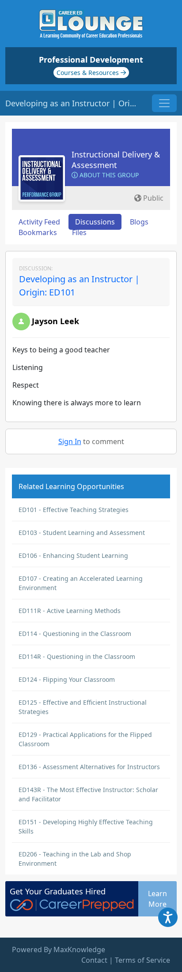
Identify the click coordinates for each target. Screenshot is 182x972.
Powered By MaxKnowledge (58, 949)
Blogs (139, 222)
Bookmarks (38, 232)
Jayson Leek (55, 321)
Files (79, 232)
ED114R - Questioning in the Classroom (77, 656)
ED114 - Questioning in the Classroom (75, 633)
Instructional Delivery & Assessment (116, 159)
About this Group (108, 175)
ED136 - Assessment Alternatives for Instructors (89, 767)
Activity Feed (39, 222)
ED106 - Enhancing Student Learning (73, 555)
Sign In (69, 441)
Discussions (95, 222)
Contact (94, 960)
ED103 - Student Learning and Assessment (82, 532)
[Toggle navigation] (164, 103)
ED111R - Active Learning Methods (70, 610)
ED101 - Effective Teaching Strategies (74, 509)
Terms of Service (142, 960)
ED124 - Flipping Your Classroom (67, 679)
